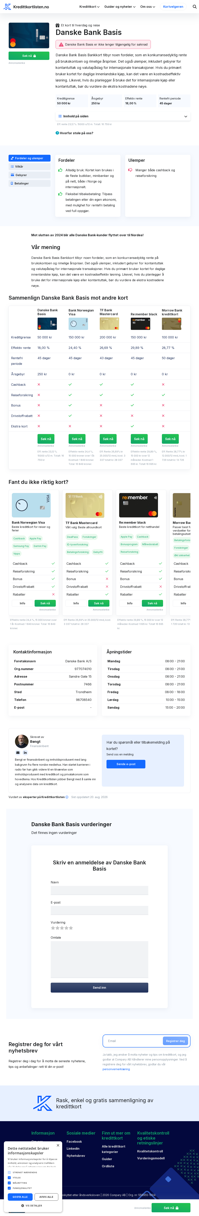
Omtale (56, 937)
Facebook (74, 1141)
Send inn (99, 987)
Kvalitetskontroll (150, 1151)
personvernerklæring (116, 1069)
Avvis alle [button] (46, 1197)
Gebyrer (21, 175)
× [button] (57, 1145)
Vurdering (58, 922)
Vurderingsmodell (151, 1158)
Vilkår (19, 166)
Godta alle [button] (20, 1197)
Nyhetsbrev (76, 1156)
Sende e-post (126, 764)
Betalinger (22, 183)
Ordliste (108, 1166)
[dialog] (33, 1176)
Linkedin (73, 1148)
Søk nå (27, 55)
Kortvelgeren (173, 7)
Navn (55, 882)
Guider (107, 1159)
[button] (123, 116)
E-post (55, 902)
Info (22, 603)
